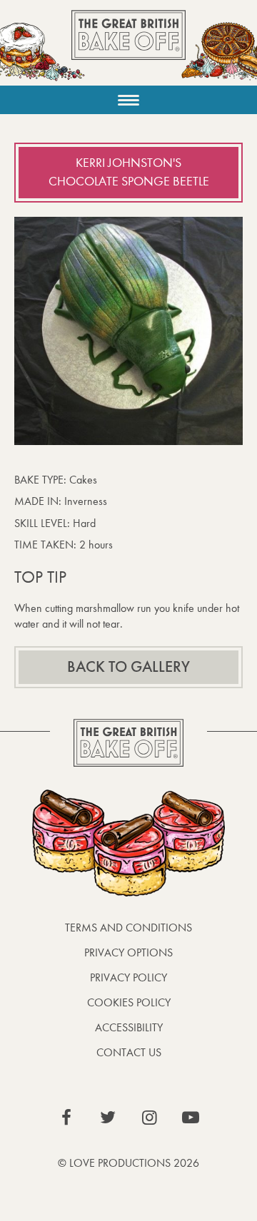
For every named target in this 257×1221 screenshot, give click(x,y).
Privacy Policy (128, 977)
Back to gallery (128, 667)
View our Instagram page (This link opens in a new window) (149, 1117)
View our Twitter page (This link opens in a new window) (107, 1117)
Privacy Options (128, 952)
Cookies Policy (129, 1002)
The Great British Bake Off (128, 47)
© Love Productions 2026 (128, 1163)
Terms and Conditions (128, 927)
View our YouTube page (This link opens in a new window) (190, 1117)
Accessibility (129, 1027)
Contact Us (128, 1052)
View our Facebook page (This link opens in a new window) (66, 1117)
